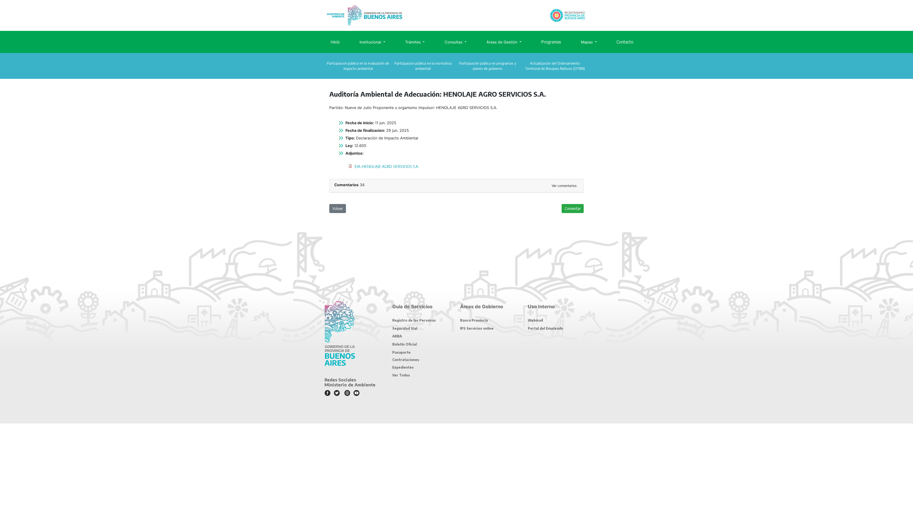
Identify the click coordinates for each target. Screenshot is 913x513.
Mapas (587, 42)
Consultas (454, 42)
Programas (551, 41)
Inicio (335, 41)
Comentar (573, 208)
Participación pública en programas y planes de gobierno (487, 66)
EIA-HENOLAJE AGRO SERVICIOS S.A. (387, 166)
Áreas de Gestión (502, 42)
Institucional (370, 42)
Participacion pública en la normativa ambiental (423, 66)
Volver (337, 208)
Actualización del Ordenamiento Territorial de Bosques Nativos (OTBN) (555, 66)
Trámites (413, 42)
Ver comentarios (564, 186)
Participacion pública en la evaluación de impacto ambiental (358, 66)
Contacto (625, 41)
